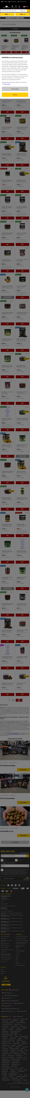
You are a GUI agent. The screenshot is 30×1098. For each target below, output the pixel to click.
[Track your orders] (12, 6)
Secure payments (13, 1)
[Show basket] (19, 6)
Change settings (15, 88)
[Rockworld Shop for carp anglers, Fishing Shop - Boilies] (6, 7)
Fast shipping (5, 1)
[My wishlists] (16, 6)
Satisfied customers (22, 1)
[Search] (28, 10)
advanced (22, 10)
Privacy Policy (7, 84)
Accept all (15, 94)
